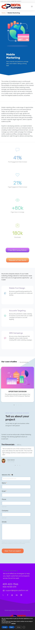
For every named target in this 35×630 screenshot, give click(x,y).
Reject (11, 627)
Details (4, 522)
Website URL (14, 475)
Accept (4, 627)
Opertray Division (17, 392)
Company (5, 510)
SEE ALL (19, 444)
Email (4, 491)
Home (3, 13)
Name (4, 483)
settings (13, 623)
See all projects (24, 362)
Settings (18, 627)
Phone (4, 499)
